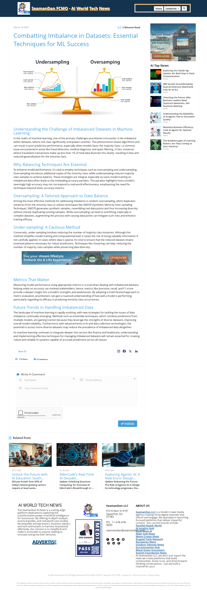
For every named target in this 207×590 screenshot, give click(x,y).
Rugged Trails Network (149, 539)
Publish (129, 423)
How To (22, 351)
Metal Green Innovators (150, 550)
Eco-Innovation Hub (148, 547)
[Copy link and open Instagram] (118, 350)
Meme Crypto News (147, 536)
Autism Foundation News (151, 552)
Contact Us (126, 575)
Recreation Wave (146, 542)
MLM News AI (144, 531)
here (109, 587)
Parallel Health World (149, 525)
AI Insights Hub (145, 528)
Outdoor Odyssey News (150, 544)
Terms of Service (139, 575)
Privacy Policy (153, 575)
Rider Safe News (145, 533)
